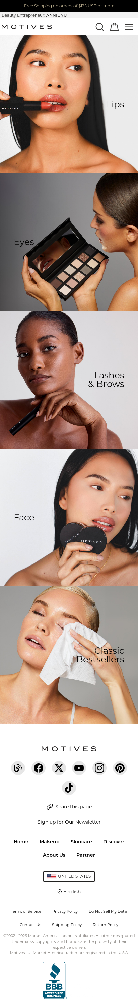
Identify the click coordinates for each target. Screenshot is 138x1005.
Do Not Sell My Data (108, 911)
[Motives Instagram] (99, 768)
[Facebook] (38, 768)
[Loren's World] (18, 768)
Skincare (81, 842)
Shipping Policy (67, 924)
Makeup (50, 842)
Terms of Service (26, 911)
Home (21, 842)
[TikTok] (69, 788)
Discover (113, 842)
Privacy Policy (65, 911)
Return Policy (105, 924)
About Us (54, 855)
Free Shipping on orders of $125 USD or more (69, 5)
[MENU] (129, 26)
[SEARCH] (99, 26)
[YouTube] (79, 768)
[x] (59, 768)
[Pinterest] (120, 768)
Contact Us (30, 924)
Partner (85, 855)
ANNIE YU (56, 15)
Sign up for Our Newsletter (69, 822)
